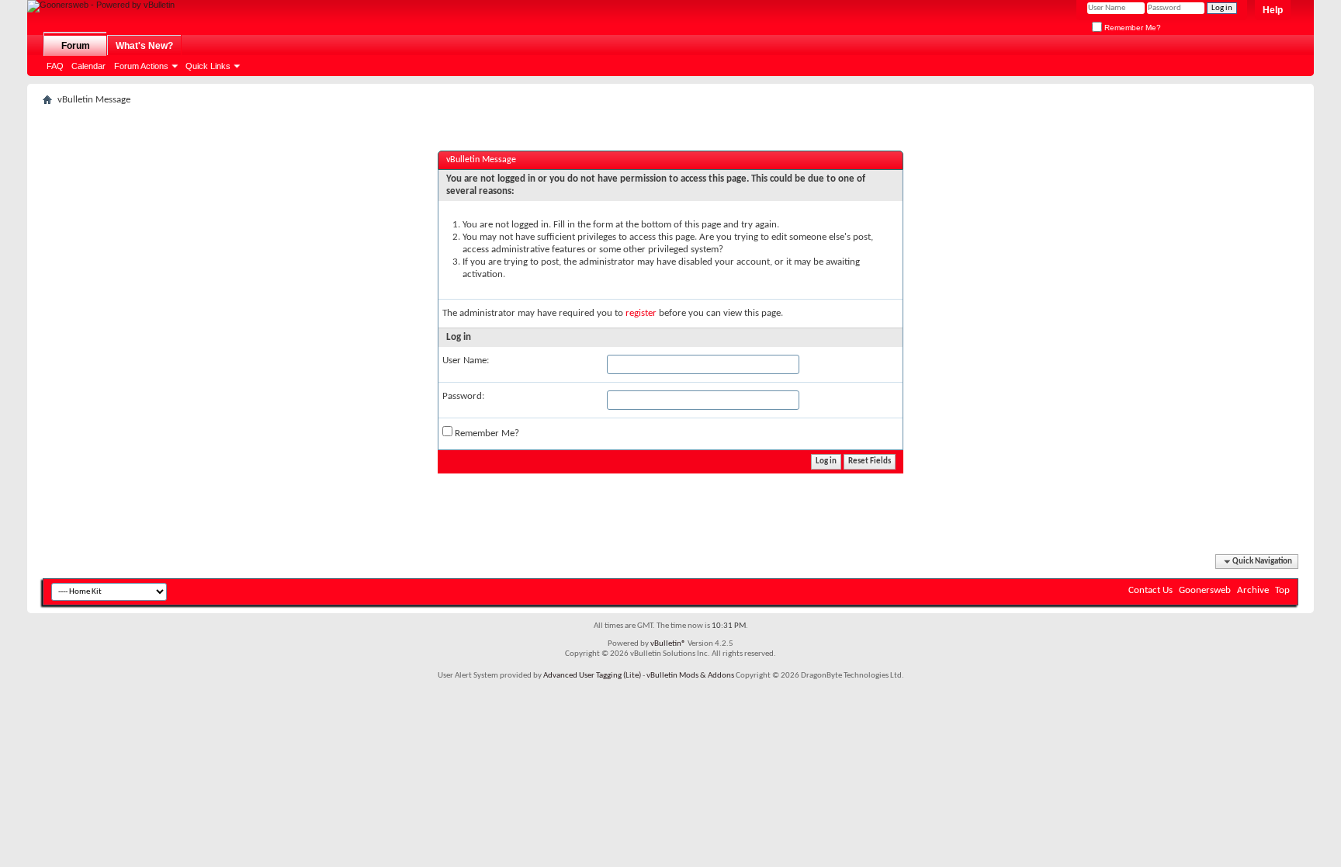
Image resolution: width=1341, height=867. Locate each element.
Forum (75, 45)
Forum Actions (141, 66)
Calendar (88, 66)
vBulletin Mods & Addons (690, 675)
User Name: (465, 360)
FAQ (55, 66)
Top (1282, 590)
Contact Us (1150, 590)
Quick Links (207, 66)
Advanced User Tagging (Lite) (592, 675)
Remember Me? (1131, 27)
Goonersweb (1205, 590)
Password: (463, 396)
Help (1273, 10)
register (641, 313)
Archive (1253, 590)
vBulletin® (668, 644)
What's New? (144, 45)
